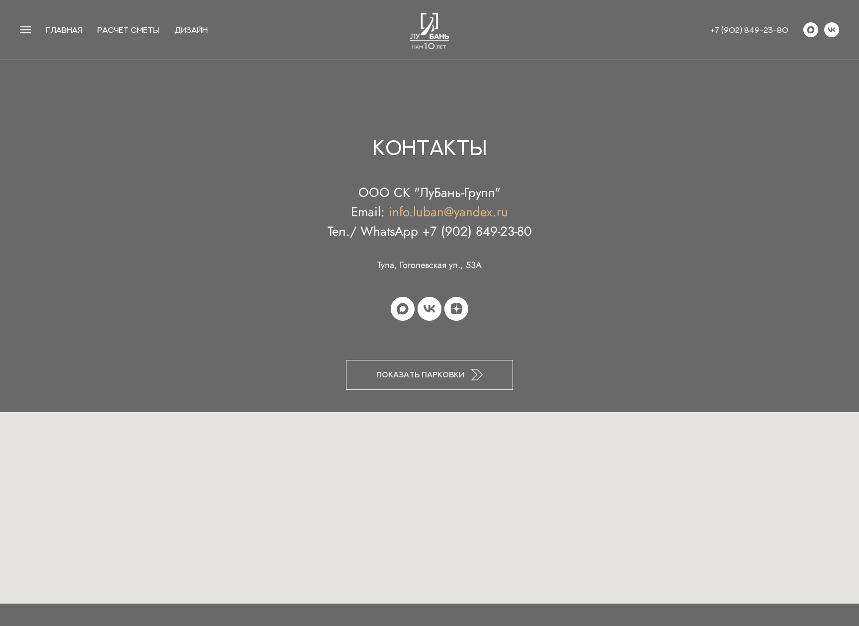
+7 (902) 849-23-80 (749, 30)
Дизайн (191, 30)
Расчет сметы (128, 30)
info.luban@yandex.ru (448, 211)
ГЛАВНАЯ (64, 30)
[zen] (456, 309)
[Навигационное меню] (25, 29)
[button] (429, 375)
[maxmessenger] (810, 29)
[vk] (831, 29)
